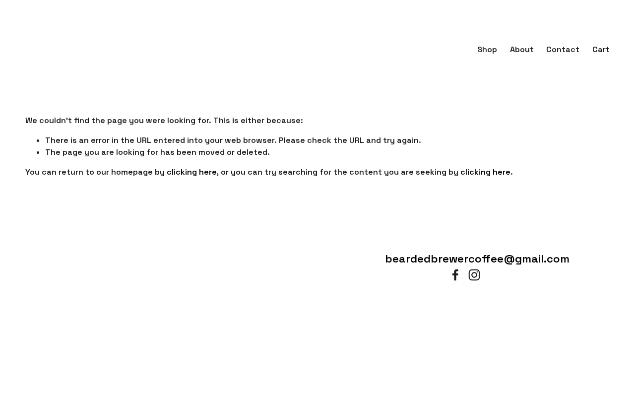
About (522, 49)
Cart (601, 49)
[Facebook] (455, 275)
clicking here (192, 172)
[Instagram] (474, 275)
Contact (562, 49)
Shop (487, 49)
